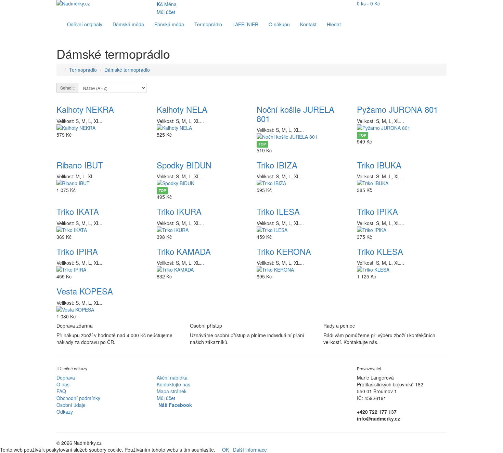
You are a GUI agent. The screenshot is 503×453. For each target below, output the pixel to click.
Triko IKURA (179, 211)
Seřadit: (67, 88)
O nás (62, 384)
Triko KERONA (284, 251)
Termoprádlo (208, 24)
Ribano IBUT (79, 165)
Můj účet (166, 398)
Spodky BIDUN (184, 165)
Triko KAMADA (184, 251)
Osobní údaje (71, 404)
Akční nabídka (172, 377)
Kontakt (308, 24)
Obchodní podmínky (78, 398)
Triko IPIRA (77, 251)
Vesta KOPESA (84, 291)
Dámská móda (128, 24)
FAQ (61, 391)
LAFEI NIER (245, 24)
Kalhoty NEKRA (85, 109)
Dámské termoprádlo (127, 69)
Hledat (334, 24)
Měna (167, 4)
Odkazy (64, 411)
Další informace (250, 449)
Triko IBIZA (277, 165)
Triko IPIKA (377, 211)
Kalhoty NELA (182, 109)
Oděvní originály (84, 24)
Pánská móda (169, 24)
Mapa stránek (171, 391)
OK (225, 449)
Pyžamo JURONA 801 (397, 109)
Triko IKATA (77, 211)
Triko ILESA (278, 211)
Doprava (65, 377)
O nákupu (279, 24)
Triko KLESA (380, 251)
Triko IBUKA (379, 165)
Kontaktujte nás (173, 384)
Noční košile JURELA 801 (295, 113)
